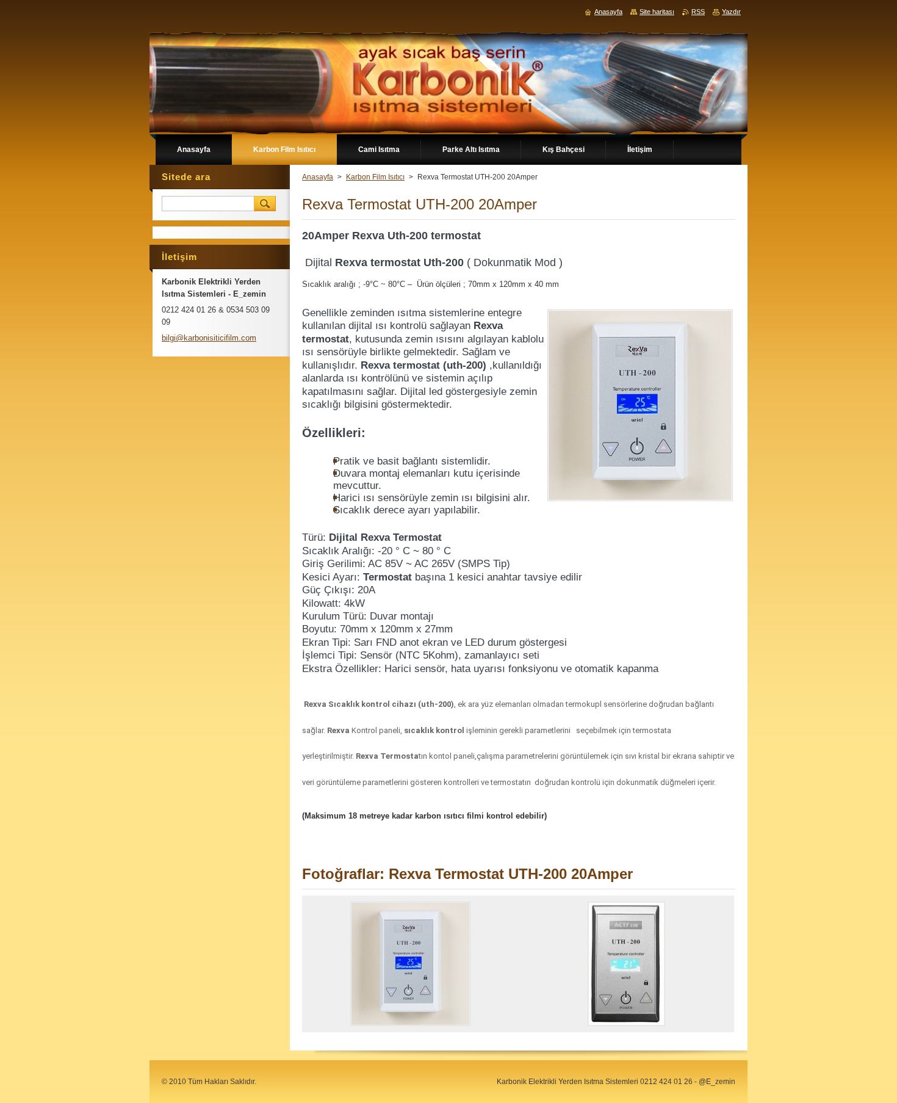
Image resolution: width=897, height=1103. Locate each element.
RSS (698, 11)
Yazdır (731, 11)
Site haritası (656, 11)
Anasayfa (317, 177)
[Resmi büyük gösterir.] (410, 963)
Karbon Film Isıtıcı (375, 177)
